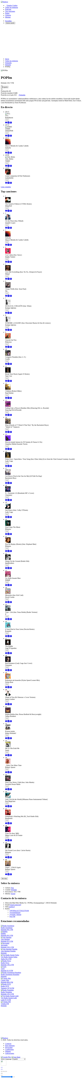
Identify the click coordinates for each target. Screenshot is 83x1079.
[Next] (6, 1071)
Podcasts (8, 9)
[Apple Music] (9, 123)
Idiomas (8, 17)
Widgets (8, 1051)
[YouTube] (6, 123)
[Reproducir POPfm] (2, 85)
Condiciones (9, 1049)
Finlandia (8, 63)
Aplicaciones (9, 1053)
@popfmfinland (15, 913)
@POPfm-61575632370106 (19, 911)
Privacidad (8, 1047)
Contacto (8, 1044)
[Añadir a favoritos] (2, 1073)
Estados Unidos (12, 5)
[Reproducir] (4, 1071)
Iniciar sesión (10, 23)
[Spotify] (11, 123)
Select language (6, 1059)
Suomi (13, 894)
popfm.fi (12, 907)
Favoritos (8, 21)
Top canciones (10, 11)
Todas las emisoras (11, 7)
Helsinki (8, 65)
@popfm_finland (15, 914)
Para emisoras (10, 1045)
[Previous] (2, 1071)
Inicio (7, 59)
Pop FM (12, 916)
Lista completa (6, 187)
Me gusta (5, 87)
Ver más (4, 878)
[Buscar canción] (7, 120)
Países (7, 13)
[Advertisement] (41, 41)
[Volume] (2, 1075)
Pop (12, 888)
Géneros (8, 15)
